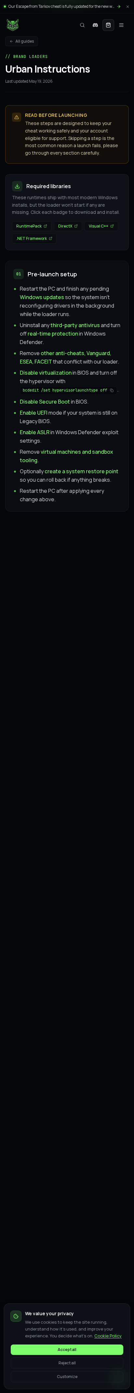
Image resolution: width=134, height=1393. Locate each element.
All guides (24, 41)
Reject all (67, 1363)
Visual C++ (98, 226)
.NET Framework (31, 238)
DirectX (65, 226)
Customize (67, 1376)
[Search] (82, 25)
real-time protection (53, 333)
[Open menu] (121, 25)
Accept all (67, 1349)
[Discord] (95, 25)
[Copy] (111, 390)
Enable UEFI (33, 412)
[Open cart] (108, 25)
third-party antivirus (75, 325)
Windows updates (42, 297)
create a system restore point (81, 471)
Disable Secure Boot (45, 401)
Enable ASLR (34, 432)
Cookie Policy (108, 1336)
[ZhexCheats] (13, 25)
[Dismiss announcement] (127, 6)
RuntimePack (29, 226)
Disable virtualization (46, 372)
